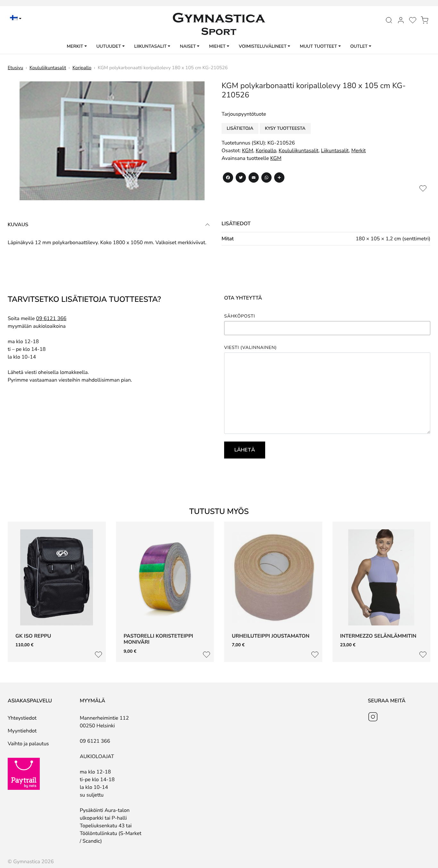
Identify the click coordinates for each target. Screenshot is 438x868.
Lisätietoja (240, 128)
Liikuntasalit (150, 46)
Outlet (358, 46)
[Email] (253, 178)
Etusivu (15, 68)
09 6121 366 (51, 318)
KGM (247, 150)
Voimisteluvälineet (263, 46)
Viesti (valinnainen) (250, 347)
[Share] (279, 178)
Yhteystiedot (22, 718)
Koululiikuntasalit (47, 68)
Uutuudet (108, 46)
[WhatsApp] (266, 178)
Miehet (217, 46)
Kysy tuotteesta (285, 128)
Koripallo (81, 68)
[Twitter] (240, 178)
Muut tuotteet (318, 46)
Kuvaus (18, 224)
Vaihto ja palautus (28, 743)
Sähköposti (239, 316)
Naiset (188, 46)
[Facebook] (228, 178)
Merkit (75, 46)
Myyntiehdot (22, 730)
